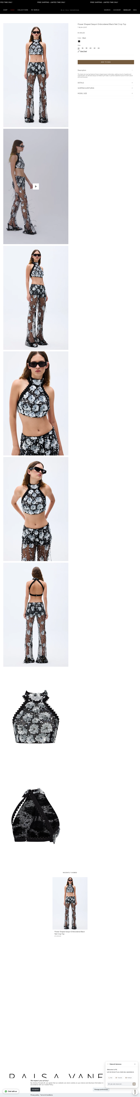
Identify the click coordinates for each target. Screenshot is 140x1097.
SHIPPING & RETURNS (86, 88)
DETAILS (81, 83)
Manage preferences (101, 1089)
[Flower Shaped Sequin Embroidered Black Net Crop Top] (70, 903)
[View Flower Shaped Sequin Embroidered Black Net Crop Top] (35, 186)
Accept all (35, 1089)
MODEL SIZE (82, 93)
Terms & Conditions (46, 1095)
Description (82, 70)
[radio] (79, 41)
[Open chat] (135, 1092)
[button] (5, 10)
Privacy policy (35, 1095)
